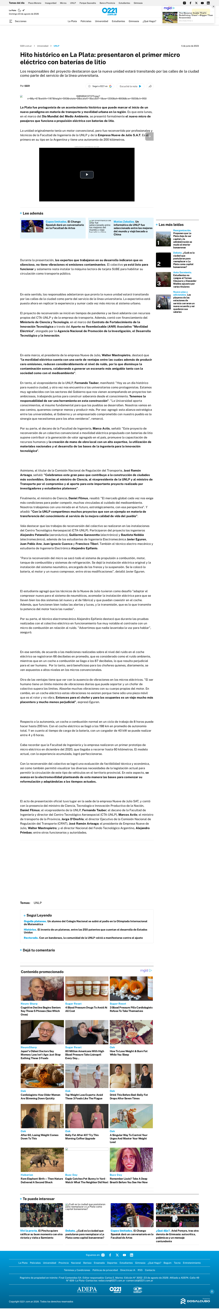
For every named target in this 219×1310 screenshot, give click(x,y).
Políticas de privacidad (105, 1270)
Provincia (64, 1262)
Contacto (150, 1270)
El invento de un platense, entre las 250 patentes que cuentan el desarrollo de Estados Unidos (85, 931)
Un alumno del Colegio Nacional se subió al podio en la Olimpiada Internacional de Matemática (85, 923)
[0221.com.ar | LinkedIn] (208, 3)
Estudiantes (124, 3)
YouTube (124, 1255)
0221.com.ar (26, 46)
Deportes (112, 1262)
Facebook (110, 1255)
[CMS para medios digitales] (195, 1301)
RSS (140, 1270)
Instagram (103, 1255)
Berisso (87, 1262)
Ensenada (99, 1262)
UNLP (73, 3)
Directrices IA (127, 1270)
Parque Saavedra (88, 3)
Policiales (86, 21)
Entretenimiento (192, 1262)
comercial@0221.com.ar (139, 1280)
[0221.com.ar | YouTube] (202, 3)
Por (25, 86)
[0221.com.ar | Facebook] (190, 3)
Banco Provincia (107, 3)
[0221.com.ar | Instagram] (184, 3)
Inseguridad (50, 3)
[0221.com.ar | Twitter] (196, 3)
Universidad (101, 21)
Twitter (117, 1255)
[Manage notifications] (212, 1291)
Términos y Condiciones (77, 1270)
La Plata (72, 21)
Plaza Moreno (34, 3)
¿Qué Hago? (149, 21)
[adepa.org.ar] (87, 1290)
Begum (167, 1262)
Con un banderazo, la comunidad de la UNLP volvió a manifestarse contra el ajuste (83, 937)
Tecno (177, 1262)
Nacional (76, 1262)
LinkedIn (131, 1255)
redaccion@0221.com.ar (111, 1280)
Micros (63, 3)
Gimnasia (138, 3)
